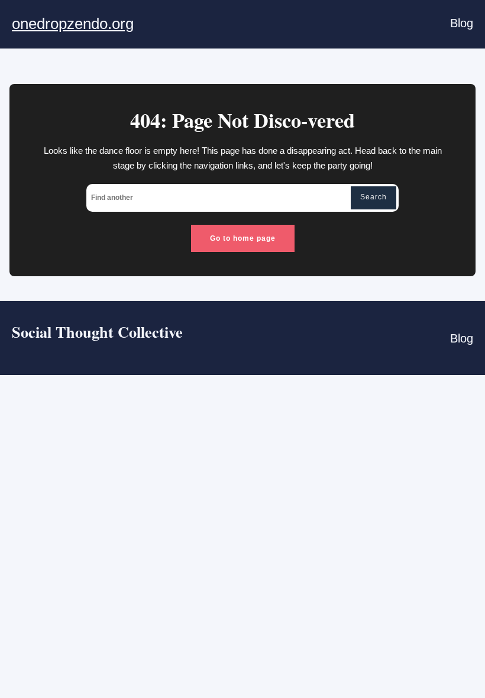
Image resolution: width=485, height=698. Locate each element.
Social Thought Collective (97, 332)
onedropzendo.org (73, 24)
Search (373, 197)
